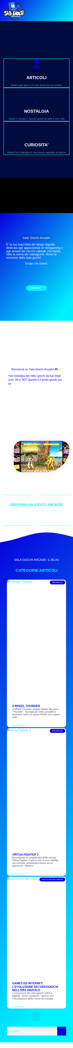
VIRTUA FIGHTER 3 (25, 854)
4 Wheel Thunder (26, 705)
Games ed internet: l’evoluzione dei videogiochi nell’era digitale (35, 986)
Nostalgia (36, 111)
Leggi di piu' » (19, 725)
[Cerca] (61, 1031)
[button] (37, 1016)
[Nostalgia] (36, 97)
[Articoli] (36, 64)
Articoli (36, 77)
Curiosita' (36, 144)
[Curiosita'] (36, 131)
